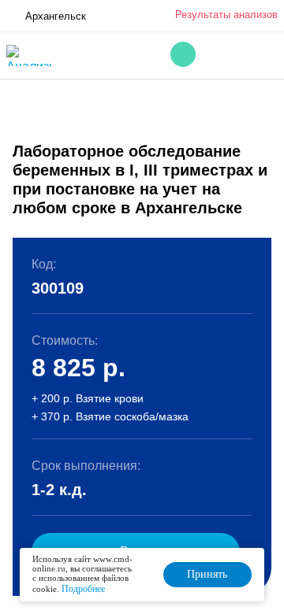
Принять (207, 574)
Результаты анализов (226, 14)
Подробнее (83, 588)
